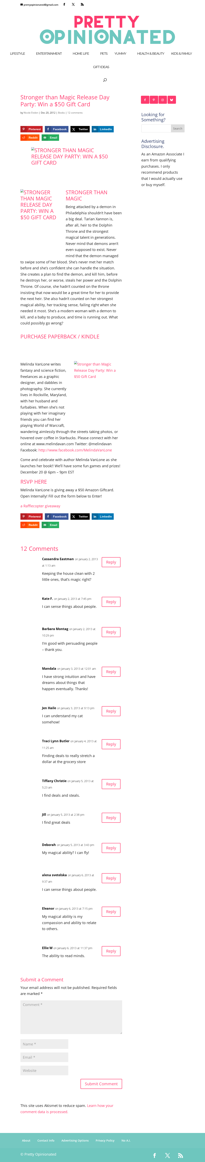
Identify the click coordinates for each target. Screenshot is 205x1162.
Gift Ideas (101, 67)
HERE (40, 481)
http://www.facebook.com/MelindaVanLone (75, 450)
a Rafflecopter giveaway (40, 505)
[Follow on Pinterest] (154, 100)
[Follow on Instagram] (163, 100)
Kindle (90, 336)
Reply (111, 562)
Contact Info (45, 1140)
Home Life (81, 53)
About (26, 1140)
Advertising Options (75, 1140)
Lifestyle (17, 53)
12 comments (75, 112)
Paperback (62, 336)
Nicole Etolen (31, 112)
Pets (104, 53)
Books (61, 112)
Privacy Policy (105, 1140)
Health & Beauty (150, 53)
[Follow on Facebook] (145, 100)
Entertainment (49, 53)
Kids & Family (181, 53)
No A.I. (126, 1140)
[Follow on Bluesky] (172, 100)
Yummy (120, 53)
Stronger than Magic (87, 195)
